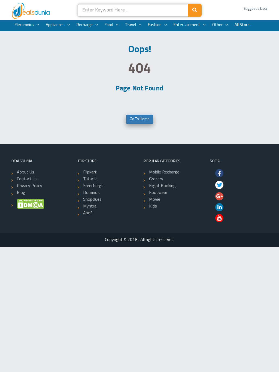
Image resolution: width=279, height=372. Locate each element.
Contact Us (27, 179)
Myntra (89, 206)
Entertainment (187, 25)
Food (109, 25)
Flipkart (90, 172)
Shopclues (92, 199)
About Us (25, 172)
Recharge (85, 25)
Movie (154, 199)
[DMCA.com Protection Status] (27, 204)
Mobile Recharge (164, 172)
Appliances (55, 25)
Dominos (91, 193)
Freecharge (93, 186)
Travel (130, 25)
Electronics (24, 25)
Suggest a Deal (256, 9)
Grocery (156, 179)
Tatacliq (90, 179)
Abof (87, 213)
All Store (242, 25)
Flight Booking (162, 186)
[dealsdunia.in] (31, 11)
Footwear (158, 193)
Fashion (155, 25)
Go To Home (140, 119)
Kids (153, 206)
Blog (21, 193)
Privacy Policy (29, 186)
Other (217, 25)
